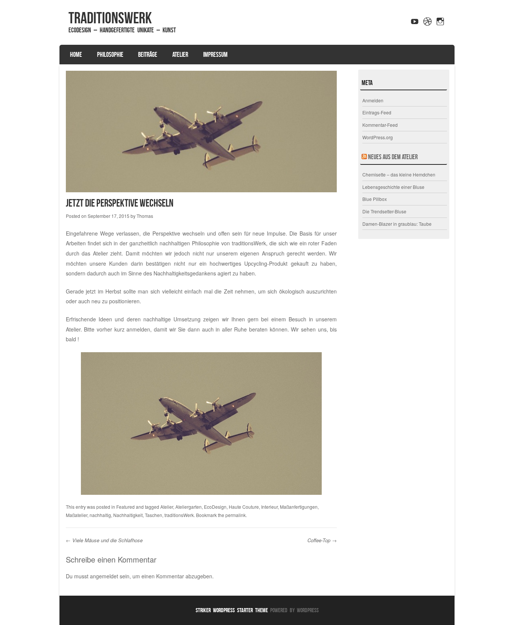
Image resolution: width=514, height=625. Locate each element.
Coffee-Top (322, 540)
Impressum (215, 54)
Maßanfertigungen (299, 506)
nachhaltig (100, 515)
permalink (235, 515)
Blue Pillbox (374, 199)
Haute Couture (244, 506)
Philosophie (110, 54)
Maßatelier (76, 515)
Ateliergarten (188, 506)
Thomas (145, 216)
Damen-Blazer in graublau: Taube (397, 223)
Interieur (269, 506)
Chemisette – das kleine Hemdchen (398, 174)
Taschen (153, 515)
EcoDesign (215, 506)
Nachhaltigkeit (128, 515)
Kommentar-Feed (380, 125)
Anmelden (372, 100)
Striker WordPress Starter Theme (232, 610)
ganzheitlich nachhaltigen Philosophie (174, 243)
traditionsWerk (110, 17)
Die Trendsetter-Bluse (384, 211)
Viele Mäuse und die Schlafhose (104, 540)
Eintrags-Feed (376, 112)
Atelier (180, 54)
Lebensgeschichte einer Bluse (393, 187)
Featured (125, 506)
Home (76, 54)
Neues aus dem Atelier (393, 157)
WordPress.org (377, 137)
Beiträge (147, 54)
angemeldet (104, 576)
